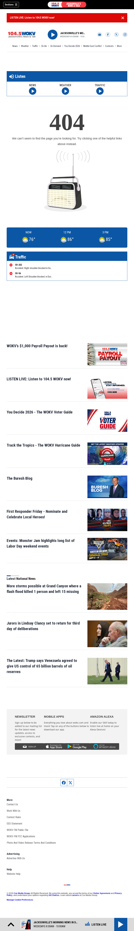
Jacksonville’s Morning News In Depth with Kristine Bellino (73, 33)
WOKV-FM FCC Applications (21, 836)
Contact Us (12, 804)
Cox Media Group (22, 893)
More (119, 46)
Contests (109, 46)
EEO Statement (14, 823)
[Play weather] (65, 91)
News (15, 46)
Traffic (35, 46)
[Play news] (32, 91)
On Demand (55, 46)
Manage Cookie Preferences (20, 900)
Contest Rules (14, 817)
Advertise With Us (16, 858)
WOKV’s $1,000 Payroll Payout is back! (37, 346)
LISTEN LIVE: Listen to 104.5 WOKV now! (32, 17)
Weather (25, 46)
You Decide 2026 (72, 46)
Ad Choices (54, 895)
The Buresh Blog (19, 478)
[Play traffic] (100, 91)
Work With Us (13, 810)
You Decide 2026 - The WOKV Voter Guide (40, 412)
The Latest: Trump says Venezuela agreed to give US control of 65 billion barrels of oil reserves (42, 666)
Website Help (13, 873)
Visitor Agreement (101, 893)
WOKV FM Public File (17, 830)
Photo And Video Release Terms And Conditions (31, 842)
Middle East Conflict (92, 46)
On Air (44, 46)
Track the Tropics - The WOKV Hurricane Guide (43, 445)
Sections (9, 4)
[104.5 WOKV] (67, 4)
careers (75, 895)
